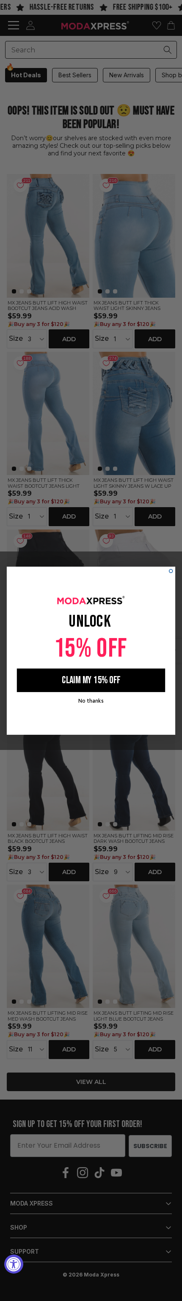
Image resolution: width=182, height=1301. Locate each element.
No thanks (91, 700)
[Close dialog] (171, 571)
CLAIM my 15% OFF (91, 680)
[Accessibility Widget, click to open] (13, 1264)
